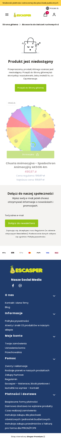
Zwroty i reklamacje (16, 366)
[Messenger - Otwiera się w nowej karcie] (20, 285)
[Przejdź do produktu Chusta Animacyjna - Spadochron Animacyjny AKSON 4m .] (30, 129)
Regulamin (11, 379)
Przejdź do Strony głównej (31, 87)
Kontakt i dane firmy (16, 302)
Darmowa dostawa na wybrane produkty (29, 406)
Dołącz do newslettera (21, 223)
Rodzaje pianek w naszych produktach (27, 370)
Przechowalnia (13, 352)
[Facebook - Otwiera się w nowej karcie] (13, 285)
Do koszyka (28, 154)
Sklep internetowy (27, 436)
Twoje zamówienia (16, 343)
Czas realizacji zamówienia (20, 410)
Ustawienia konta (15, 347)
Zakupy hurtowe (14, 374)
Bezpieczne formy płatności (21, 401)
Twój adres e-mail (14, 215)
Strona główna (10, 24)
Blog (7, 307)
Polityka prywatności (17, 321)
